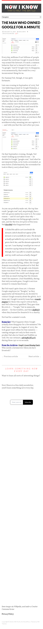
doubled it (36, 310)
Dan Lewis (22, 31)
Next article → (35, 356)
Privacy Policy (8, 614)
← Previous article (10, 356)
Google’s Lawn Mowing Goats (29, 345)
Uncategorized (8, 33)
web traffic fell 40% (29, 338)
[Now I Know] (21, 8)
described (8, 224)
